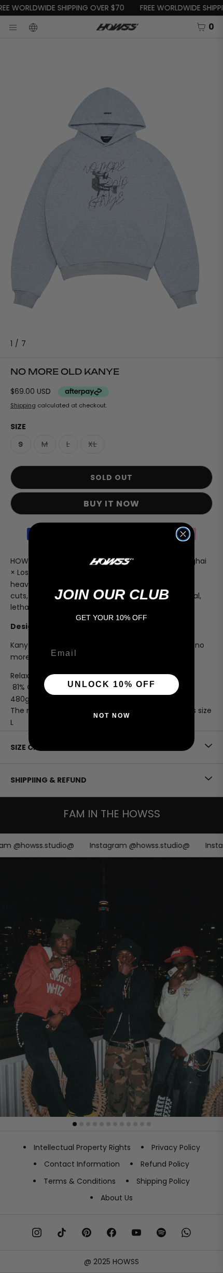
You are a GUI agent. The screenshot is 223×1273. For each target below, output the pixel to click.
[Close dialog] (183, 534)
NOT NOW (111, 715)
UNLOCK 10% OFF (111, 684)
